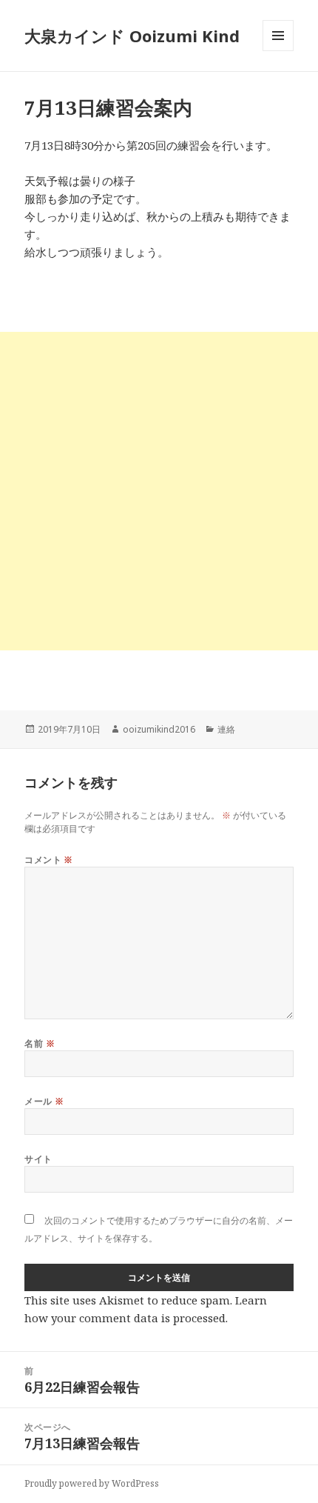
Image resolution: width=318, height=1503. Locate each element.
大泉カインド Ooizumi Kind (140, 35)
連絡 (226, 729)
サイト (38, 1159)
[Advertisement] (159, 491)
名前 (39, 1043)
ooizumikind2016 (159, 729)
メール (44, 1101)
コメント (48, 859)
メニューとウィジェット (278, 50)
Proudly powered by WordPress (91, 1483)
